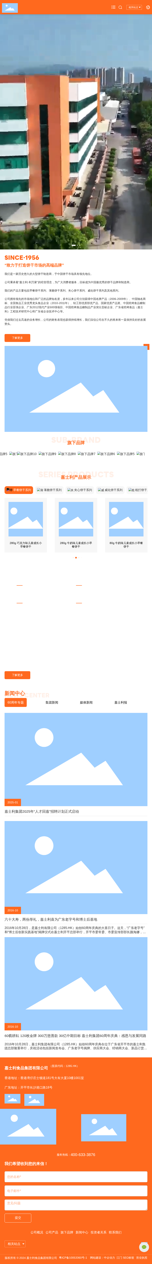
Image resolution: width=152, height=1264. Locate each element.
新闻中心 (82, 1232)
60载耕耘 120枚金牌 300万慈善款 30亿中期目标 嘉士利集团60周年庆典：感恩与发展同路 (75, 1036)
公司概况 (36, 1232)
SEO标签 (128, 1257)
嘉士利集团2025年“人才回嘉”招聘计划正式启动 (42, 811)
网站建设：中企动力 (102, 1257)
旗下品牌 (67, 1232)
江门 (119, 1257)
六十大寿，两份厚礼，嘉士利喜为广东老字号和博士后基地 (51, 919)
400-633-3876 (83, 1154)
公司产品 (52, 1232)
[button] (74, 245)
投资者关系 (98, 1232)
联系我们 (115, 1232)
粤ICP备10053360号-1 (73, 1257)
